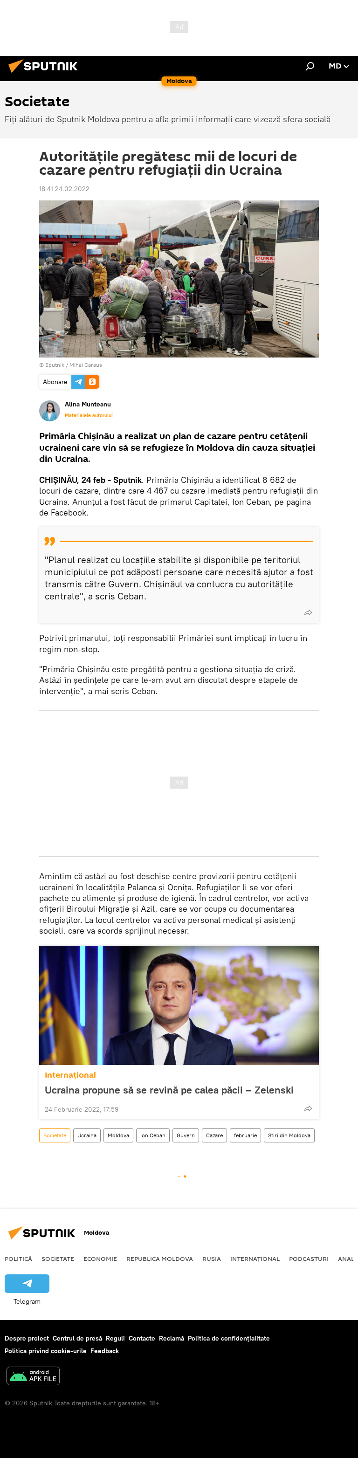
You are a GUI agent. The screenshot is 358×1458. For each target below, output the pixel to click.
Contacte (142, 1338)
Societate (54, 1135)
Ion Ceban (152, 1135)
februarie (245, 1135)
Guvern (186, 1135)
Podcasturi (309, 1258)
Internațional (70, 1075)
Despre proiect (27, 1338)
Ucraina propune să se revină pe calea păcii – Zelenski (169, 1090)
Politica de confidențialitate (229, 1338)
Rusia (211, 1258)
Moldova (118, 1135)
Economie (100, 1258)
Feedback (104, 1351)
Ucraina (86, 1135)
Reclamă (171, 1338)
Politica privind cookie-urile (46, 1351)
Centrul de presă (77, 1338)
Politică (18, 1258)
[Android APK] (33, 1377)
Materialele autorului (89, 415)
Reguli (115, 1338)
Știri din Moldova (289, 1135)
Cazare (214, 1135)
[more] (308, 612)
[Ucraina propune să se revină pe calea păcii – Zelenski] (179, 1005)
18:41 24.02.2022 (64, 189)
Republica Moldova (159, 1258)
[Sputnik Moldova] (46, 74)
